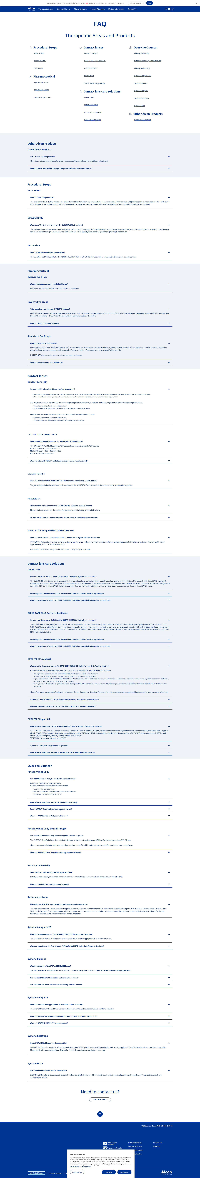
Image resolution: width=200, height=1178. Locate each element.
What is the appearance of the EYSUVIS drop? (49, 284)
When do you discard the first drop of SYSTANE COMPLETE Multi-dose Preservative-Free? (67, 946)
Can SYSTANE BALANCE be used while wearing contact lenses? (56, 984)
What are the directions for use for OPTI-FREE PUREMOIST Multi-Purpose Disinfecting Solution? (69, 666)
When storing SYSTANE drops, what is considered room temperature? (59, 904)
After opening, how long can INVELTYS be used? (50, 309)
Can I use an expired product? (42, 156)
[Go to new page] (100, 1114)
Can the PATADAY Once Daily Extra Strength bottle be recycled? (56, 836)
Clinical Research (80, 9)
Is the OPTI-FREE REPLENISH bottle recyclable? (49, 745)
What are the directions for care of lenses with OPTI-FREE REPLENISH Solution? (62, 752)
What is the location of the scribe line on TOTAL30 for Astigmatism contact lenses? (65, 537)
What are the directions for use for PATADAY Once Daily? (54, 802)
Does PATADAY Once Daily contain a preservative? (51, 809)
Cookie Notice (74, 1166)
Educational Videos (135, 1150)
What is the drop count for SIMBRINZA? (46, 362)
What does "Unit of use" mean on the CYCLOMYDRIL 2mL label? (56, 225)
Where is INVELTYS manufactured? (44, 323)
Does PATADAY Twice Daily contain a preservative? (51, 872)
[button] (137, 3)
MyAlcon (156, 1146)
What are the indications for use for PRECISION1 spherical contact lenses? (61, 506)
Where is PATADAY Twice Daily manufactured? (49, 884)
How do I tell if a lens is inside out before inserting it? (52, 389)
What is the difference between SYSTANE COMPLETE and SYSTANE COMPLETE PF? (63, 1016)
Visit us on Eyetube (114, 1148)
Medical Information (116, 9)
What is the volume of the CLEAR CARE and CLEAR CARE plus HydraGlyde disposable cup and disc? (70, 600)
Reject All (109, 1172)
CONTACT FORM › (100, 1100)
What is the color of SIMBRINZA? (43, 343)
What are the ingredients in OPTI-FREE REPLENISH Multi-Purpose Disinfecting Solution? (66, 726)
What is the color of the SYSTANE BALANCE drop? (50, 966)
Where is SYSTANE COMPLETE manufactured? (49, 1023)
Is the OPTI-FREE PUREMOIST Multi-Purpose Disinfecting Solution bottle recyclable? (64, 699)
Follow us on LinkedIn (112, 1143)
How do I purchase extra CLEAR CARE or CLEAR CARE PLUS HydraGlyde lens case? (63, 576)
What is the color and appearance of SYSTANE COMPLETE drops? (56, 1004)
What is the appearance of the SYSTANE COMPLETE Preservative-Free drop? (61, 934)
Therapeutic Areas (45, 9)
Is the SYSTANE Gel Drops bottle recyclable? (48, 1043)
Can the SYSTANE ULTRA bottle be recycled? (48, 1070)
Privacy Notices (55, 1173)
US (173, 9)
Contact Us (132, 9)
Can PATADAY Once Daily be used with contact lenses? (52, 779)
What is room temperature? (42, 197)
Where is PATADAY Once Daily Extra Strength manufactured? (55, 852)
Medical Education (98, 9)
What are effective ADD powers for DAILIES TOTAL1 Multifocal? (56, 441)
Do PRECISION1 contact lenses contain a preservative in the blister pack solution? (64, 517)
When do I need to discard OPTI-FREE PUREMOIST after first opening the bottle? (63, 706)
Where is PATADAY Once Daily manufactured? (49, 816)
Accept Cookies (124, 1172)
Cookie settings (77, 1172)
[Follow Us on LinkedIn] (169, 9)
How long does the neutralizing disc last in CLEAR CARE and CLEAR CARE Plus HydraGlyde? (67, 593)
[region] (101, 1163)
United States (37, 1173)
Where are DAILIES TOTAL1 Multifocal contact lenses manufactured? (59, 461)
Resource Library (63, 9)
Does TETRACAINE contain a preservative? (47, 252)
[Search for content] (166, 9)
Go (149, 3)
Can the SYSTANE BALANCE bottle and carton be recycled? (54, 978)
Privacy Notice (86, 1166)
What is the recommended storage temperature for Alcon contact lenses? (61, 168)
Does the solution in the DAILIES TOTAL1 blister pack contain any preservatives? (63, 481)
